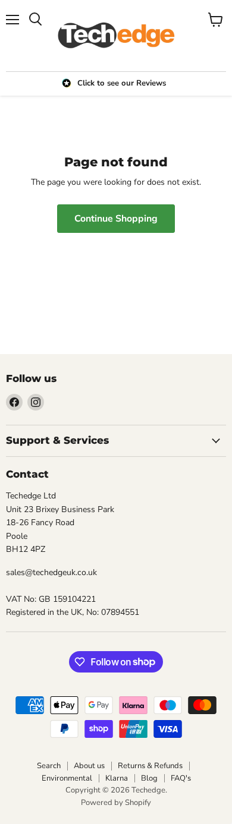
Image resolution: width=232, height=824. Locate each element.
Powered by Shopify (116, 802)
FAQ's (181, 778)
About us (89, 765)
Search (49, 765)
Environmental (67, 778)
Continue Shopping (116, 218)
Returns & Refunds (150, 765)
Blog (149, 778)
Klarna (116, 778)
